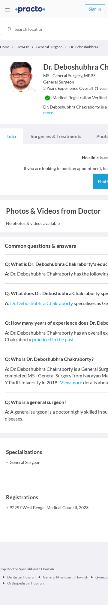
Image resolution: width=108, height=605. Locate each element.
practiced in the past (53, 339)
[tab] (11, 136)
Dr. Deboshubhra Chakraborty (41, 303)
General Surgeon (25, 462)
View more (71, 382)
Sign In (95, 8)
